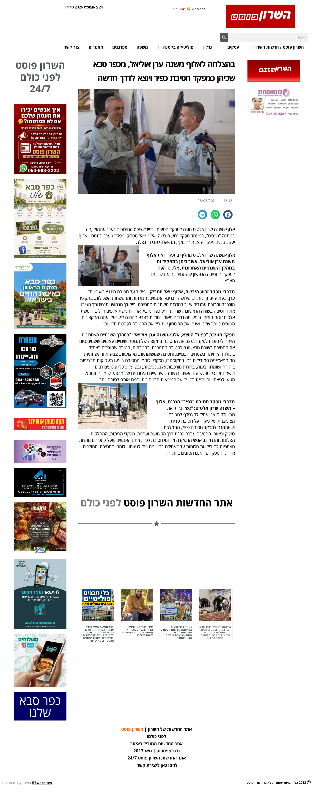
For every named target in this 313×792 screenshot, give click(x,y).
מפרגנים (119, 47)
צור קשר (72, 47)
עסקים (233, 47)
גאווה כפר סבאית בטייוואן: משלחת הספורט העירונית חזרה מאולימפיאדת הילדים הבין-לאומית (176, 632)
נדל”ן (207, 47)
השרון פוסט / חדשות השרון (279, 47)
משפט (142, 47)
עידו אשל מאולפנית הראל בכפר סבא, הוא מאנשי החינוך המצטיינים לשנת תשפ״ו (137, 631)
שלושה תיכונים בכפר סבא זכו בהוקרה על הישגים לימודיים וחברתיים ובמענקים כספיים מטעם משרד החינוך (215, 632)
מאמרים (96, 47)
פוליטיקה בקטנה (178, 47)
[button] (228, 214)
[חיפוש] (224, 37)
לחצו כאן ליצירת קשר (157, 765)
